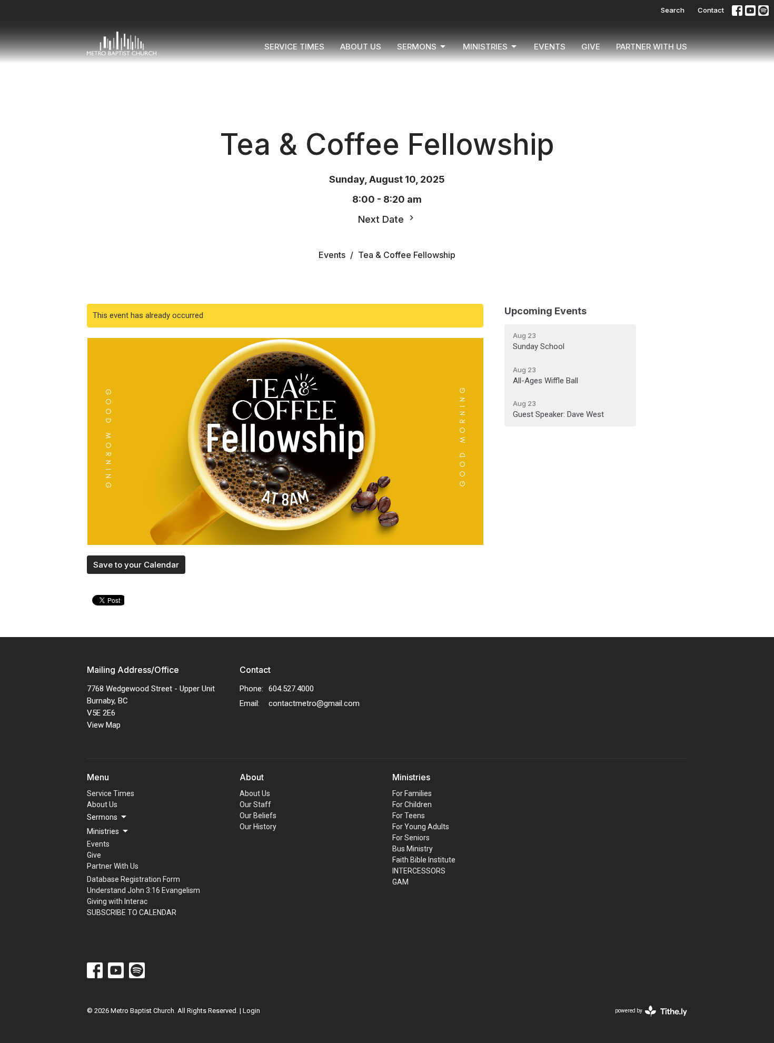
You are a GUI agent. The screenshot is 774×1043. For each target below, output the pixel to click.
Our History (258, 826)
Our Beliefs (258, 815)
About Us (360, 47)
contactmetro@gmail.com (314, 703)
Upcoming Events (545, 310)
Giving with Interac (117, 901)
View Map (104, 725)
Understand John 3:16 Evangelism (143, 890)
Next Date (382, 219)
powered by (645, 1020)
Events (549, 47)
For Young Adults (420, 826)
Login (251, 1011)
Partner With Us (651, 47)
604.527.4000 (291, 688)
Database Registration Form (133, 879)
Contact (711, 10)
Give (590, 47)
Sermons (416, 47)
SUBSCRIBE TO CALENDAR (131, 912)
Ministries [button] (103, 831)
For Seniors (411, 837)
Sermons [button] (102, 817)
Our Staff (255, 804)
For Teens (408, 815)
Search (672, 10)
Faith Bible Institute (423, 860)
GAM (400, 882)
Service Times (294, 47)
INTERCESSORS (418, 871)
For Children (412, 804)
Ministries (485, 47)
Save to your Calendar (136, 565)
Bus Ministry (412, 849)
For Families (412, 793)
